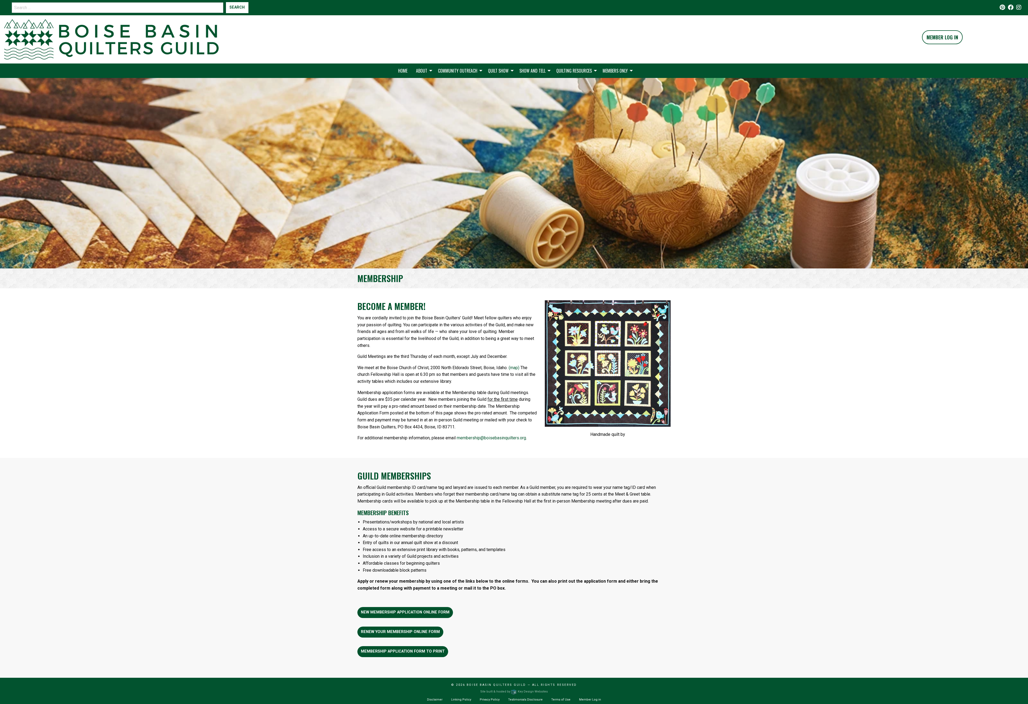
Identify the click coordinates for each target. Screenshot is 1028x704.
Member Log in (590, 699)
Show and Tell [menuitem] (532, 71)
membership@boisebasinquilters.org (491, 437)
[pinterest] (1002, 7)
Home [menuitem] (402, 71)
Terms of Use (560, 699)
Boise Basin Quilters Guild (496, 685)
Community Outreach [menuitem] (457, 71)
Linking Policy (461, 699)
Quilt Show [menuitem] (498, 71)
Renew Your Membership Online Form (400, 632)
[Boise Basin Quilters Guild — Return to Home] (111, 39)
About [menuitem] (421, 71)
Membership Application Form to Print (403, 651)
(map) (514, 367)
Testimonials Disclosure (525, 699)
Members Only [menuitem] (615, 71)
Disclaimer (435, 699)
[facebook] (1011, 7)
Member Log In (942, 37)
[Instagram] (1018, 7)
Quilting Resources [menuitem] (574, 71)
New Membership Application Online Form (405, 612)
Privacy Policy (490, 699)
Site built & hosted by (513, 691)
